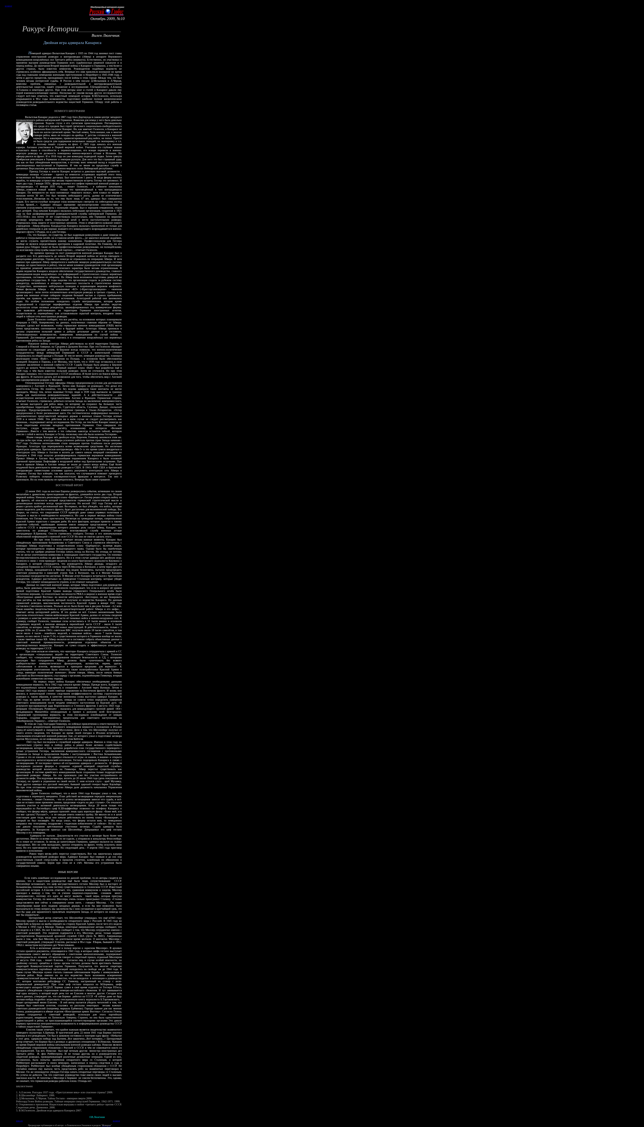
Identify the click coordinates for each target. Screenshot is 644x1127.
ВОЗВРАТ (8, 6)
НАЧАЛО (19, 1121)
